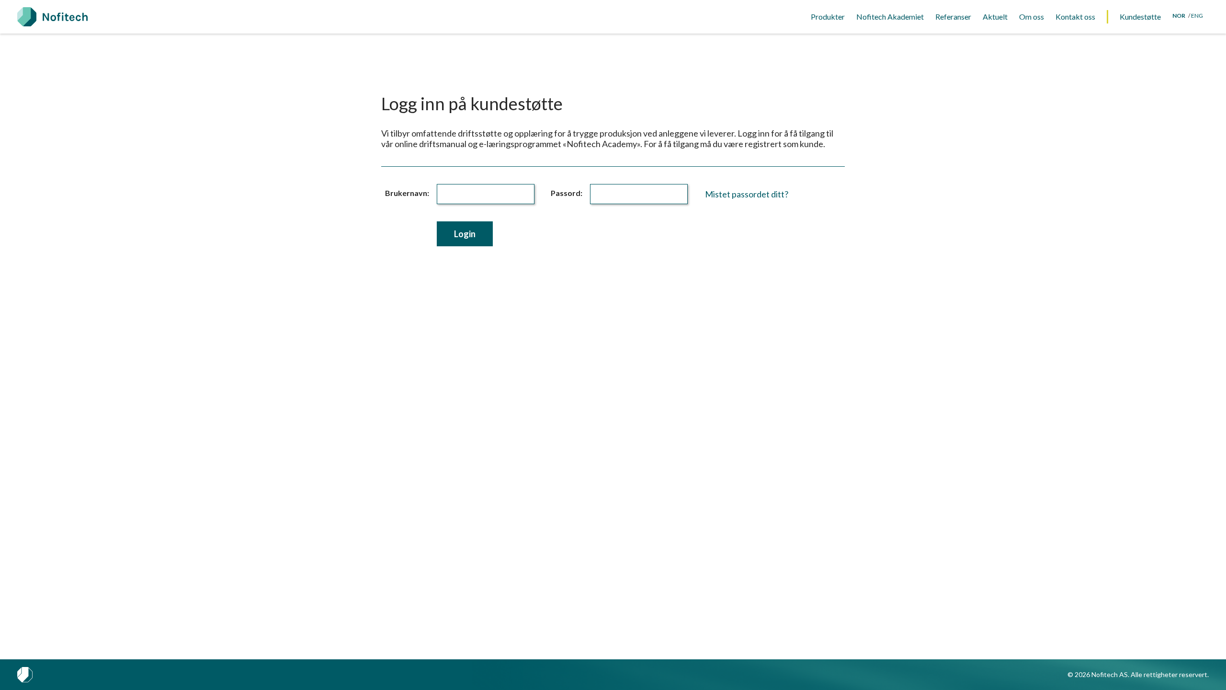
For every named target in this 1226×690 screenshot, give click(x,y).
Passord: (566, 192)
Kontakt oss (1075, 16)
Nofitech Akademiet (890, 16)
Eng (1197, 15)
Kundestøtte (1140, 16)
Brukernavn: (407, 192)
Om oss (1031, 16)
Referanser (953, 16)
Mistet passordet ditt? (746, 194)
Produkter (828, 16)
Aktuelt (995, 16)
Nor (1178, 15)
